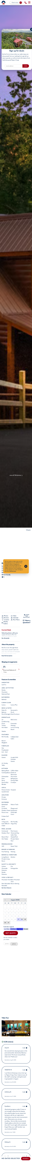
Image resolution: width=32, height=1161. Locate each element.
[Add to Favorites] (28, 530)
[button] (3, 669)
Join (24, 596)
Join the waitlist (26, 616)
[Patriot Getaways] (3, 2)
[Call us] (26, 3)
